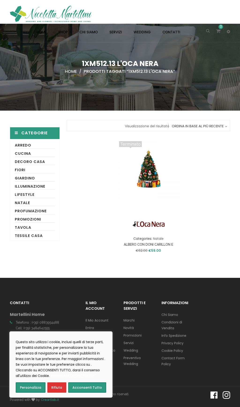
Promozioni (28, 219)
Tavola (23, 227)
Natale (22, 202)
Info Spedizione (173, 335)
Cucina (23, 153)
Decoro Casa (30, 161)
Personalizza (30, 387)
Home (71, 71)
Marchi (129, 320)
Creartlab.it (50, 399)
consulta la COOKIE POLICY (73, 375)
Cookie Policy (172, 350)
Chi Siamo (169, 314)
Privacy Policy (172, 343)
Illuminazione (30, 186)
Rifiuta (56, 387)
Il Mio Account (97, 320)
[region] (60, 364)
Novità (129, 328)
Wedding (131, 350)
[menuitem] (40, 32)
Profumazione (31, 211)
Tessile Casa (29, 235)
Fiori (20, 170)
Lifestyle (24, 194)
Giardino (25, 178)
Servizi (129, 343)
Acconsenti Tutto (87, 387)
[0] (219, 31)
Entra (90, 328)
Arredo (23, 145)
